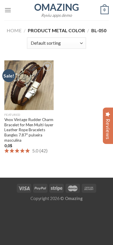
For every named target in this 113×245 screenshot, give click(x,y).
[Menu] (7, 10)
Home (14, 30)
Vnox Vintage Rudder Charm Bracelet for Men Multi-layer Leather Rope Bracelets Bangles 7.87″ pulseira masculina (28, 130)
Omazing (56, 7)
